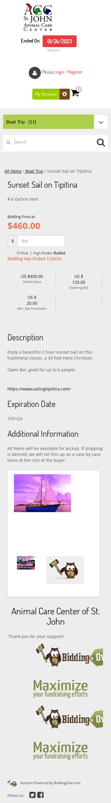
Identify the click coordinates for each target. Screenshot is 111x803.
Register (75, 72)
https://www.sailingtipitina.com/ (39, 389)
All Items (13, 171)
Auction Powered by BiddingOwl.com (50, 782)
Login (59, 72)
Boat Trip (33, 171)
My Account (46, 94)
